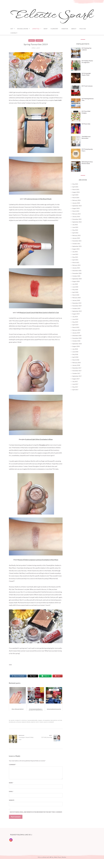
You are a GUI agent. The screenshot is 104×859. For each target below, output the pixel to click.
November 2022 (76, 219)
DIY (12, 28)
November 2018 (76, 338)
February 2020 (76, 297)
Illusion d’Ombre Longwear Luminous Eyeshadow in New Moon (38, 560)
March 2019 (75, 327)
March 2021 (75, 262)
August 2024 (76, 192)
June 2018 (75, 351)
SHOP (45, 28)
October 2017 (76, 373)
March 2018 (75, 360)
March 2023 (75, 211)
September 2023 (77, 205)
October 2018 (76, 341)
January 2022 (76, 238)
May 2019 (75, 322)
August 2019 (76, 314)
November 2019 (76, 305)
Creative (64, 28)
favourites (53, 720)
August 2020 (76, 281)
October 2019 (76, 308)
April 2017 (75, 389)
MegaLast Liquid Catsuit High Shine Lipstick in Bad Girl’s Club (39, 312)
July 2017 (75, 381)
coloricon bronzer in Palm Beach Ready (39, 199)
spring (28, 722)
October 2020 (76, 276)
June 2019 (75, 319)
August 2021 (76, 249)
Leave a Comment (49, 722)
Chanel (40, 720)
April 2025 (75, 187)
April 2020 (75, 292)
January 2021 (76, 268)
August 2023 (76, 208)
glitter (60, 720)
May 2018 (75, 354)
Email (11, 791)
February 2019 (76, 330)
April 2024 (75, 195)
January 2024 (76, 203)
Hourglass (12, 722)
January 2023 (76, 216)
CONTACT (14, 33)
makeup (24, 722)
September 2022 (77, 222)
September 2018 (77, 343)
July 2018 (75, 349)
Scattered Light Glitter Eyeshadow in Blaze (39, 439)
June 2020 (75, 287)
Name (11, 782)
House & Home (22, 28)
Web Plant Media (60, 857)
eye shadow (46, 720)
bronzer (34, 720)
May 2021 (75, 257)
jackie (12, 720)
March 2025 (75, 189)
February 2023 (76, 214)
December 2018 (76, 335)
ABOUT (73, 28)
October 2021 (76, 243)
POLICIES (83, 28)
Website (11, 800)
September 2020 (77, 278)
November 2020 (76, 273)
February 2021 (76, 265)
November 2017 (76, 370)
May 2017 (75, 387)
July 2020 (75, 284)
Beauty (31, 40)
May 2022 (75, 230)
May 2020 (75, 289)
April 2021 (75, 260)
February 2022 (76, 235)
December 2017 (76, 368)
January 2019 (76, 333)
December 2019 (76, 303)
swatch (33, 722)
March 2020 (75, 295)
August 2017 (76, 379)
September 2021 (77, 246)
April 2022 (75, 232)
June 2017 (75, 384)
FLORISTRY (54, 28)
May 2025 (75, 184)
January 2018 (76, 365)
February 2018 (76, 362)
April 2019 (75, 324)
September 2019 (77, 311)
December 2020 (76, 270)
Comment (12, 764)
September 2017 (77, 376)
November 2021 (76, 241)
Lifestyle (35, 28)
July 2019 (75, 316)
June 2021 (75, 254)
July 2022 (75, 224)
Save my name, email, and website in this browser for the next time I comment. (36, 812)
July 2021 (75, 251)
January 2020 (76, 300)
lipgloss (18, 722)
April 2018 (75, 357)
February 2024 (76, 200)
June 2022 (75, 227)
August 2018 (76, 346)
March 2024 (75, 197)
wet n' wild (39, 722)
